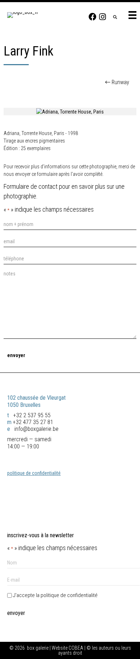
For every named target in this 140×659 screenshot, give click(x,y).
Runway (120, 82)
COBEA (76, 648)
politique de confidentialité (34, 473)
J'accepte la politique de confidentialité (55, 595)
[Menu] (132, 15)
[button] (93, 17)
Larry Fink (28, 51)
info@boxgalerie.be (36, 428)
